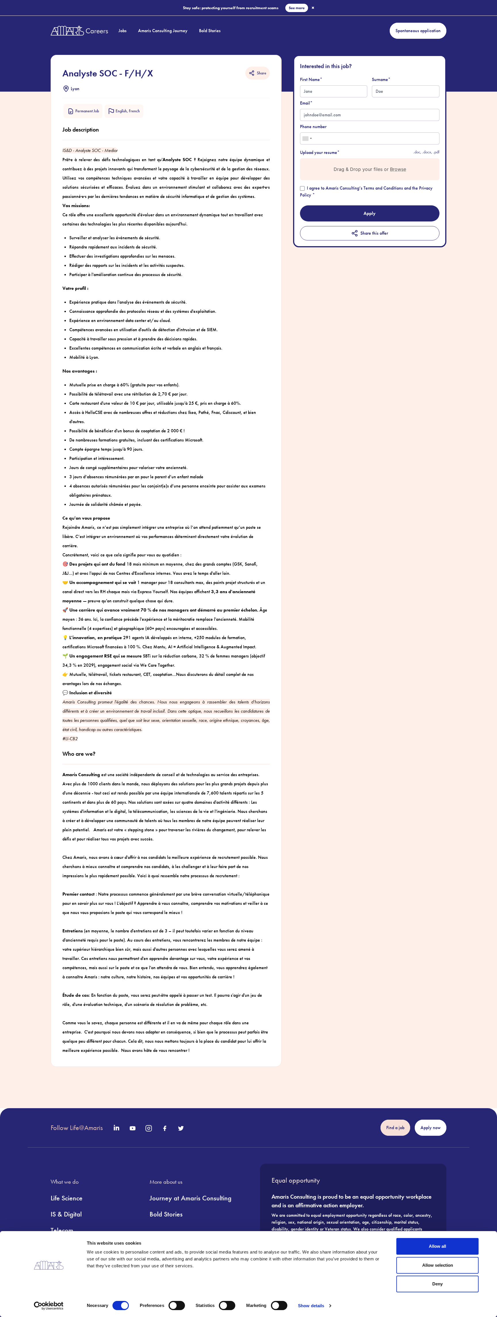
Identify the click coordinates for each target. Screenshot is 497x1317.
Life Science (67, 1197)
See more (297, 7)
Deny (437, 1283)
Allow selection (437, 1265)
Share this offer (374, 233)
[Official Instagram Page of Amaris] (148, 1128)
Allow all (437, 1246)
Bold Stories (210, 31)
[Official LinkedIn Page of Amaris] (116, 1127)
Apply (370, 213)
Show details (311, 1305)
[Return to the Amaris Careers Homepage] (79, 31)
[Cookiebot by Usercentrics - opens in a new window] (49, 1305)
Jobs (122, 31)
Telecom (62, 1230)
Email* (306, 103)
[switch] (177, 1305)
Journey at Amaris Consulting (191, 1197)
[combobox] (307, 138)
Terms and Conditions (383, 188)
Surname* (381, 79)
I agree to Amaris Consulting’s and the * (366, 191)
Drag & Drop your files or (369, 169)
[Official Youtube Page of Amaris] (132, 1128)
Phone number (313, 127)
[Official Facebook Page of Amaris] (165, 1128)
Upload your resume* (320, 152)
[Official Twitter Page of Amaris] (181, 1128)
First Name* (311, 79)
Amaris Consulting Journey (163, 31)
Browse (398, 169)
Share (261, 73)
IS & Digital (66, 1214)
